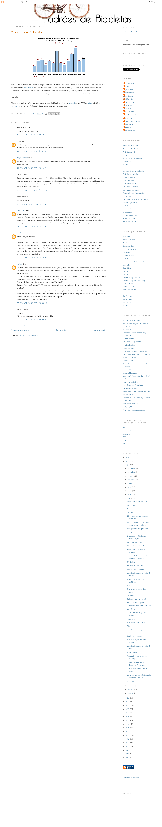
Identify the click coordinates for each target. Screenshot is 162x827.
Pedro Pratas (128, 118)
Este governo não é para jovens (138, 528)
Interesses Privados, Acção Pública (135, 199)
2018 (128, 716)
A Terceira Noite (129, 155)
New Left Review (129, 289)
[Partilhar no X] (54, 113)
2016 (128, 724)
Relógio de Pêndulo (130, 218)
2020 (128, 709)
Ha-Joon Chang (128, 348)
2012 (128, 739)
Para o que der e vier (134, 542)
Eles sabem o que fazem (136, 622)
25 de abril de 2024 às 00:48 (32, 303)
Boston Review (128, 246)
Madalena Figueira (130, 102)
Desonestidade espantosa (136, 569)
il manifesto (127, 268)
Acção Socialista (129, 239)
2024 (128, 465)
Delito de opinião (129, 177)
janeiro (130, 693)
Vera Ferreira (128, 127)
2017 (128, 720)
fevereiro (131, 689)
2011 (128, 742)
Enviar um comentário (19, 326)
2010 (128, 746)
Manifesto (126, 434)
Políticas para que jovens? (136, 599)
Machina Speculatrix (130, 202)
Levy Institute (128, 370)
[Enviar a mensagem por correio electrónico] (45, 113)
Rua (128, 585)
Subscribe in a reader (131, 777)
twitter (90, 103)
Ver (128, 626)
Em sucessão (132, 652)
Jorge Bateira (128, 96)
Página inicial (61, 330)
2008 (128, 754)
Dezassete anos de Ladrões (137, 546)
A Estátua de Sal (129, 152)
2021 (128, 705)
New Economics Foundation (133, 385)
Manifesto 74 (127, 209)
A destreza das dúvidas (131, 149)
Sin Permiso (127, 296)
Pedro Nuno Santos (130, 115)
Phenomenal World (130, 388)
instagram (14, 106)
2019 (128, 713)
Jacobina (126, 274)
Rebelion (126, 293)
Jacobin (125, 271)
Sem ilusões (131, 505)
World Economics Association (134, 410)
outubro (131, 476)
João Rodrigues (129, 92)
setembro (131, 479)
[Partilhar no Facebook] (56, 113)
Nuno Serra (21, 210)
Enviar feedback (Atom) (29, 335)
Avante (125, 243)
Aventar (125, 164)
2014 (128, 731)
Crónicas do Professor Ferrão (133, 171)
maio (130, 494)
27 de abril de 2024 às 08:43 (32, 319)
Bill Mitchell (127, 329)
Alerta (129, 532)
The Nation (127, 302)
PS (124, 443)
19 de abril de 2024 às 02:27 (32, 151)
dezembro (131, 468)
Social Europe (128, 299)
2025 (128, 461)
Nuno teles (127, 108)
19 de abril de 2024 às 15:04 (32, 168)
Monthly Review (129, 286)
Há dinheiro (131, 562)
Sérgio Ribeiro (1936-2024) (137, 501)
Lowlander (21, 233)
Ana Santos (127, 86)
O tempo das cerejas (130, 215)
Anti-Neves (131, 609)
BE (124, 427)
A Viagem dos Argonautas (132, 158)
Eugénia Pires (128, 89)
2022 (128, 701)
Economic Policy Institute (132, 341)
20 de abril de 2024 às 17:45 (32, 204)
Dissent (125, 258)
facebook (72, 103)
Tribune (125, 305)
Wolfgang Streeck (129, 407)
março (130, 685)
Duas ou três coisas (130, 183)
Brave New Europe (129, 249)
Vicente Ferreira (129, 130)
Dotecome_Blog (128, 180)
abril (129, 498)
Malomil (126, 205)
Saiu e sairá (131, 508)
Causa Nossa (127, 168)
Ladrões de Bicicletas (130, 32)
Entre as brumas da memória (133, 193)
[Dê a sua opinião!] (51, 113)
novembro (131, 472)
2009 (128, 750)
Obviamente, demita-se (135, 565)
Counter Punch (128, 255)
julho (130, 487)
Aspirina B (127, 161)
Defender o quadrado (130, 174)
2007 (128, 757)
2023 (128, 698)
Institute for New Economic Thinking (136, 354)
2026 (128, 457)
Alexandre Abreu (129, 83)
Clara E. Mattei (128, 338)
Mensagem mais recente (20, 330)
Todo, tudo (131, 619)
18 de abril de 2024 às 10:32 (32, 135)
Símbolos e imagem (134, 636)
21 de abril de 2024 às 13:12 (32, 226)
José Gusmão (28, 87)
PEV (124, 440)
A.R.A (19, 264)
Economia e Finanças (130, 186)
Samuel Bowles (128, 394)
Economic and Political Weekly (134, 262)
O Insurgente (127, 212)
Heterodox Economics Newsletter (135, 351)
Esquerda (126, 265)
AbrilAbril (126, 236)
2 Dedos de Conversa (130, 145)
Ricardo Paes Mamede (131, 121)
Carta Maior (127, 252)
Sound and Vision (129, 221)
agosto (130, 483)
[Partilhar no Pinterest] (58, 113)
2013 (128, 735)
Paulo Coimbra (128, 111)
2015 (128, 727)
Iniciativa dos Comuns (131, 431)
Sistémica (130, 595)
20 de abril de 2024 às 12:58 (32, 190)
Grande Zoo (127, 196)
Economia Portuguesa (130, 190)
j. (17, 141)
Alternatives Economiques (132, 320)
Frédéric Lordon (129, 345)
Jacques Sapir (128, 360)
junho (130, 491)
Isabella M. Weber (129, 357)
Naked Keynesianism (130, 382)
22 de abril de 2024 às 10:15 (32, 257)
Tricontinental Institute (131, 403)
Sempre (130, 512)
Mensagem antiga (100, 330)
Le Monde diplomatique (131, 277)
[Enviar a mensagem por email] (49, 113)
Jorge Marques (22, 157)
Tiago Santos (128, 124)
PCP (124, 437)
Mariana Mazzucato (130, 373)
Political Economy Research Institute (136, 391)
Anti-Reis (130, 681)
